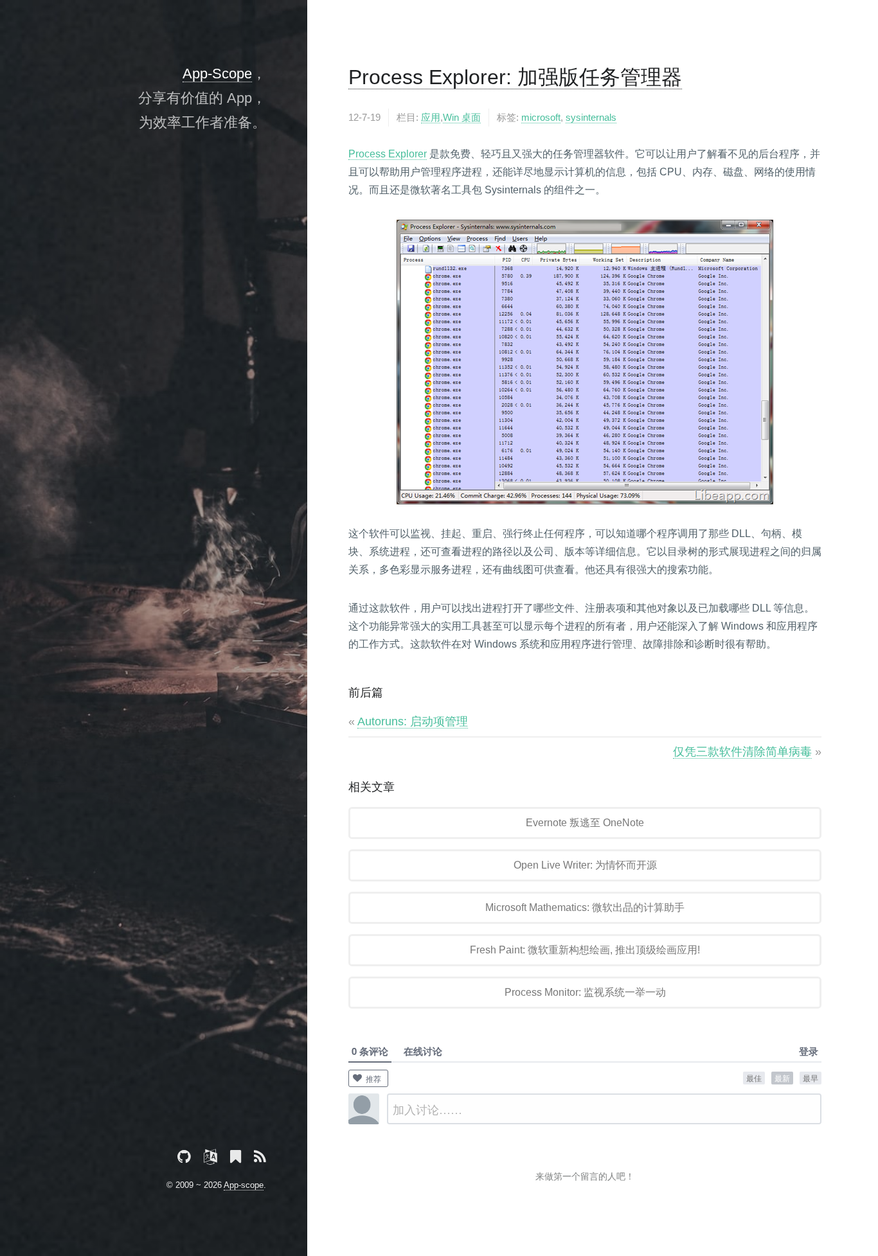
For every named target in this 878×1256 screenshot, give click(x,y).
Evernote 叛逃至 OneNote (585, 822)
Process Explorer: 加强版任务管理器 (515, 77)
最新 (782, 1077)
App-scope (244, 1185)
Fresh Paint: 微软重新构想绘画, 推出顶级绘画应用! (585, 949)
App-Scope (217, 74)
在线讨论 (423, 1051)
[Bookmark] (235, 1158)
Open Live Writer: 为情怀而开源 (585, 865)
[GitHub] (184, 1158)
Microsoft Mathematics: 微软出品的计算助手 (585, 907)
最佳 (754, 1077)
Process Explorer (387, 153)
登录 (808, 1051)
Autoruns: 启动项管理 (412, 721)
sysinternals (591, 117)
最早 (810, 1077)
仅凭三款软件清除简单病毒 (742, 751)
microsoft (540, 117)
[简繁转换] (210, 1158)
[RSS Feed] (260, 1158)
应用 (430, 117)
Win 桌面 (462, 117)
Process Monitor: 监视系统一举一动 (585, 992)
